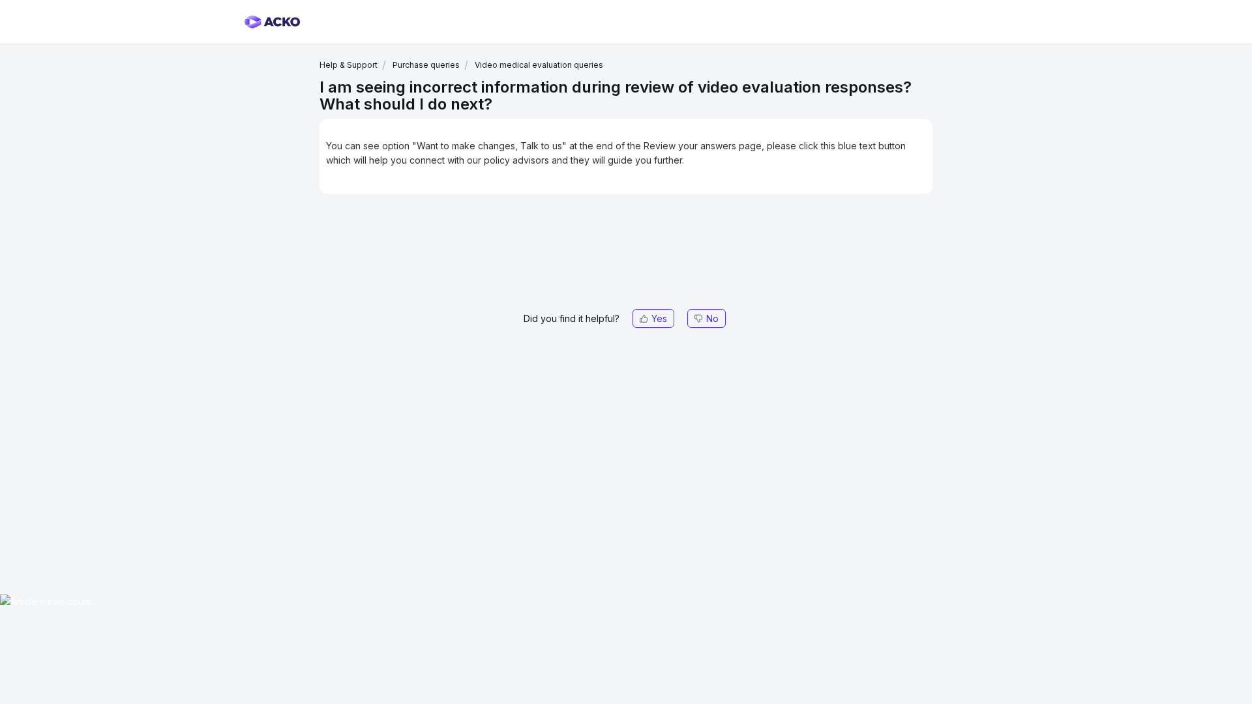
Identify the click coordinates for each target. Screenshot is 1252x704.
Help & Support (349, 65)
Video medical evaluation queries (539, 65)
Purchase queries (426, 65)
